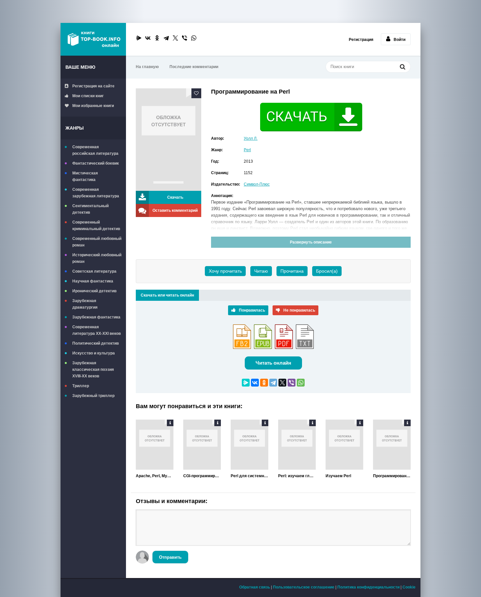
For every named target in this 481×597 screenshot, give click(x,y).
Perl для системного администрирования (249, 476)
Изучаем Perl (338, 476)
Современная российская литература (95, 150)
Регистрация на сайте (93, 86)
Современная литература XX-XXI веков (96, 330)
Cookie (409, 587)
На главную (147, 66)
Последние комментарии (193, 66)
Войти (399, 39)
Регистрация (361, 39)
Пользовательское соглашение (303, 587)
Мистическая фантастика (85, 176)
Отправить (170, 557)
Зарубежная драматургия (85, 304)
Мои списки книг (88, 96)
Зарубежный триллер (93, 395)
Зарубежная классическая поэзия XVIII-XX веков (93, 369)
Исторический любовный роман (96, 258)
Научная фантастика (92, 281)
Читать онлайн (273, 363)
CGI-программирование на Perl (202, 476)
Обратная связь (254, 587)
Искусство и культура (93, 353)
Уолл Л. (251, 138)
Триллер (80, 386)
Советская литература (94, 271)
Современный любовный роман (96, 241)
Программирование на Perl (392, 476)
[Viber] (184, 38)
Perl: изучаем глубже (297, 476)
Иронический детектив (94, 291)
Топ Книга (93, 39)
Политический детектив (95, 343)
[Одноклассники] (157, 38)
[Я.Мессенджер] (139, 38)
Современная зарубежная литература (95, 192)
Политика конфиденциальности (368, 587)
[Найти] (402, 67)
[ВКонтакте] (148, 38)
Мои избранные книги (93, 105)
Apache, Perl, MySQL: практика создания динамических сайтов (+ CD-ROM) (154, 476)
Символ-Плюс (257, 184)
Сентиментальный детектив (90, 209)
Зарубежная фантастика (96, 317)
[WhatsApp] (194, 38)
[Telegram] (166, 38)
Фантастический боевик (95, 163)
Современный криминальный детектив (96, 225)
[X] (175, 38)
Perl (247, 150)
